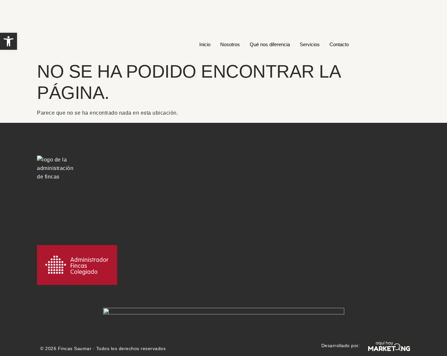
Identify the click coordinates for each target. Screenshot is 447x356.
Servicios (310, 44)
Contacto (339, 44)
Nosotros (230, 44)
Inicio (204, 44)
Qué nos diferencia (270, 44)
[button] (8, 41)
